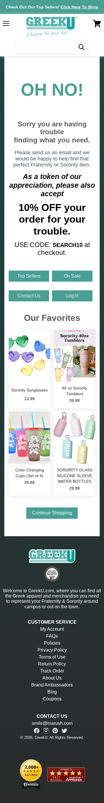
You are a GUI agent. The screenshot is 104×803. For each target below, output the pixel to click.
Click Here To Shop (79, 7)
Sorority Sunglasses (29, 390)
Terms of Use (52, 656)
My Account (52, 629)
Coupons (52, 698)
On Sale (72, 275)
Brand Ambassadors (52, 684)
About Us (52, 677)
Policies (52, 643)
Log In (72, 295)
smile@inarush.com (52, 723)
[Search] (81, 46)
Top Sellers (28, 275)
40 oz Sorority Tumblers (74, 391)
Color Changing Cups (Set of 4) (29, 473)
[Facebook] (37, 730)
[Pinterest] (55, 730)
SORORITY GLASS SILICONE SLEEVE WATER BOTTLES (74, 476)
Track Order (52, 670)
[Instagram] (46, 730)
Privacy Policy (52, 650)
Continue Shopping (52, 512)
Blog (52, 691)
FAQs (52, 636)
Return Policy (52, 663)
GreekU (41, 737)
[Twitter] (64, 730)
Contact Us (29, 295)
